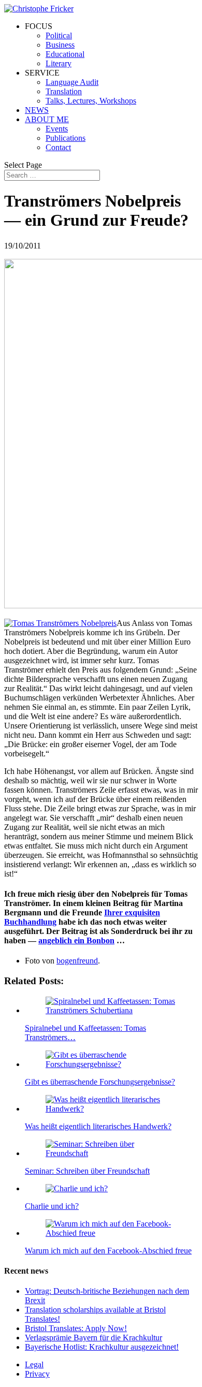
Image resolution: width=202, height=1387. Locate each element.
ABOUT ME (47, 119)
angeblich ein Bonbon (76, 940)
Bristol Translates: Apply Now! (76, 1328)
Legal (34, 1364)
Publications (65, 138)
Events (57, 128)
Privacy (37, 1373)
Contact (58, 147)
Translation (64, 91)
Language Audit (72, 82)
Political (59, 35)
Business (60, 44)
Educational (65, 54)
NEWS (37, 110)
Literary (58, 63)
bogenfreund (77, 960)
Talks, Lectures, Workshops (91, 100)
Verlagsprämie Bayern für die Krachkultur (93, 1337)
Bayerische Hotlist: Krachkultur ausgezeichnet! (102, 1346)
